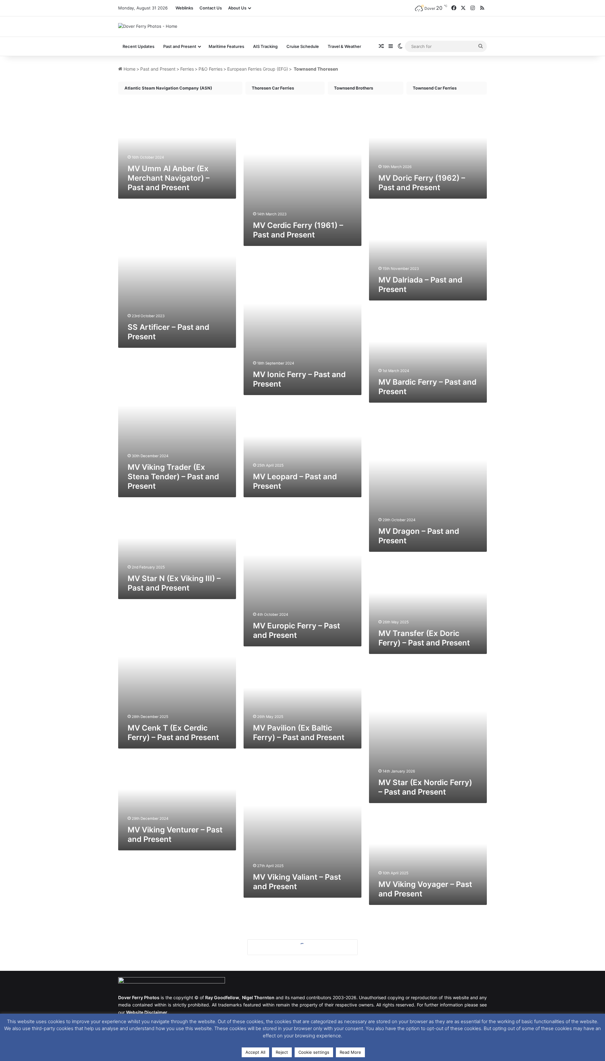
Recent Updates (138, 46)
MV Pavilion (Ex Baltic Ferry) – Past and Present (298, 732)
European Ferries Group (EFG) (257, 69)
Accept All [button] (255, 1052)
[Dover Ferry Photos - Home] (147, 26)
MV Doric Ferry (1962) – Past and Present (421, 182)
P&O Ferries (210, 69)
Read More (350, 1052)
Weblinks (184, 7)
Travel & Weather (344, 46)
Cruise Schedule (302, 46)
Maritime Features (226, 46)
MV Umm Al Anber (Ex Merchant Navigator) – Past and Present (169, 178)
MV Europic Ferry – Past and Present (296, 630)
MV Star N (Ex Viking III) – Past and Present (174, 583)
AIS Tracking (265, 46)
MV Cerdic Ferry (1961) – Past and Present (298, 230)
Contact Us (210, 7)
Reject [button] (282, 1052)
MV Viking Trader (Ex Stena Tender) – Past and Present (173, 477)
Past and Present (158, 69)
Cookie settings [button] (313, 1052)
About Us (237, 7)
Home (128, 69)
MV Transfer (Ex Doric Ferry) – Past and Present (424, 638)
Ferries (187, 69)
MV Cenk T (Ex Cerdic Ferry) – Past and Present (173, 732)
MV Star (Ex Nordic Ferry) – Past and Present (425, 787)
